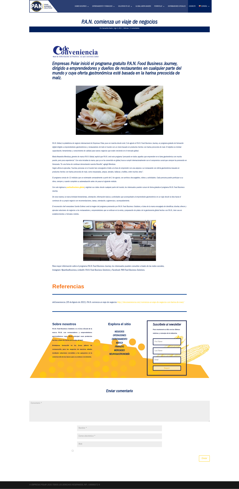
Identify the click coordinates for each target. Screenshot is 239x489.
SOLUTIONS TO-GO (124, 6)
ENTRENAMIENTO (119, 339)
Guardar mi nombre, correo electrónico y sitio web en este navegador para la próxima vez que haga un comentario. (121, 451)
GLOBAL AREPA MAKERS (143, 6)
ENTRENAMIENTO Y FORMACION (102, 6)
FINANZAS (119, 347)
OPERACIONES (119, 335)
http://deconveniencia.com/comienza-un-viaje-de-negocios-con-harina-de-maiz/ (150, 302)
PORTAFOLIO (158, 6)
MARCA (119, 343)
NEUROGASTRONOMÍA (119, 354)
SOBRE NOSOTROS (81, 6)
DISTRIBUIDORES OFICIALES (177, 6)
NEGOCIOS (119, 332)
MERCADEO (119, 350)
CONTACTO (192, 6)
